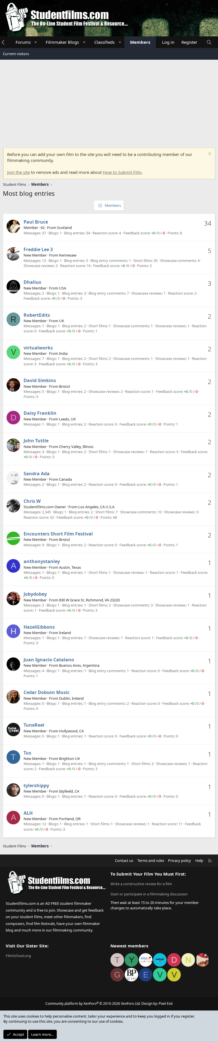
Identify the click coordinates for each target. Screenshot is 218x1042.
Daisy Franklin (40, 413)
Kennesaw (67, 255)
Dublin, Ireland (71, 698)
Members (140, 42)
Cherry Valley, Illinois (76, 446)
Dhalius (32, 282)
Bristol (64, 386)
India (63, 353)
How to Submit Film (122, 172)
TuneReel (34, 725)
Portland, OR (70, 818)
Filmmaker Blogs (62, 42)
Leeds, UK (67, 419)
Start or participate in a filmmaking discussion (149, 894)
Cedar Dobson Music (47, 692)
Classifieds (104, 42)
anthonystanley (42, 561)
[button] (35, 42)
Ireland (65, 632)
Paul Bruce (36, 222)
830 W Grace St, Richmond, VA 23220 (89, 600)
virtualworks (38, 348)
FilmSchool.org (18, 955)
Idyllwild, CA (69, 791)
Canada (65, 479)
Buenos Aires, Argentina (79, 665)
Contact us (124, 860)
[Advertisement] (109, 102)
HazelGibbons (39, 627)
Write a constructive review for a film (141, 883)
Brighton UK (69, 758)
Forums (23, 42)
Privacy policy (179, 860)
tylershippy (36, 785)
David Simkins (40, 380)
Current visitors (16, 53)
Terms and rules (150, 860)
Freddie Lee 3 (38, 249)
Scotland (64, 227)
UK (61, 320)
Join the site (18, 172)
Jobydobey (35, 594)
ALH (28, 813)
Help (199, 860)
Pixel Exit (166, 1003)
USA (62, 288)
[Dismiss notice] (209, 154)
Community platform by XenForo (93, 1003)
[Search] (209, 42)
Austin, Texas (70, 567)
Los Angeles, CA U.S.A (96, 506)
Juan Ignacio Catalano (49, 660)
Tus (27, 753)
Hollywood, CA (71, 730)
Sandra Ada (37, 473)
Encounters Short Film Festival (58, 534)
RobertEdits (37, 315)
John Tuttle (36, 440)
